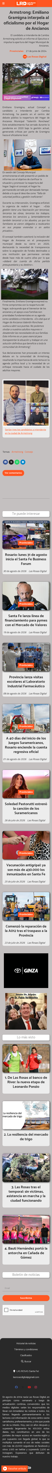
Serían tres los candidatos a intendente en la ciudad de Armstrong (25, 431)
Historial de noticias (26, 1343)
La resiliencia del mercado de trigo (27, 1137)
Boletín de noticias (26, 1275)
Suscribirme (26, 1298)
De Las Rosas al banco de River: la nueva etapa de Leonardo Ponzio (27, 1082)
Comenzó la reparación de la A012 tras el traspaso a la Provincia (26, 930)
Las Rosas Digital (36, 56)
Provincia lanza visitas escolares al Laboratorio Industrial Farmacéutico (26, 681)
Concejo (29, 451)
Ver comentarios (13, 473)
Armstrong (17, 451)
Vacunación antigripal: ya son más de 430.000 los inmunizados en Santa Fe (26, 869)
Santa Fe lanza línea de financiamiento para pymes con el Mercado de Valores (26, 620)
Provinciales (16, 51)
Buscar (27, 1361)
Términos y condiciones (26, 1349)
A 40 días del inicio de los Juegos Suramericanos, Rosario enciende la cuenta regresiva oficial (26, 745)
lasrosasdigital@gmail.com (26, 1377)
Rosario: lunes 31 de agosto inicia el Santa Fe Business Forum (26, 559)
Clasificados (26, 1355)
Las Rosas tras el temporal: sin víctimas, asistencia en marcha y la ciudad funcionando (26, 1194)
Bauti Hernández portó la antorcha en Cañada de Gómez (28, 1253)
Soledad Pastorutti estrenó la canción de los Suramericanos (26, 808)
